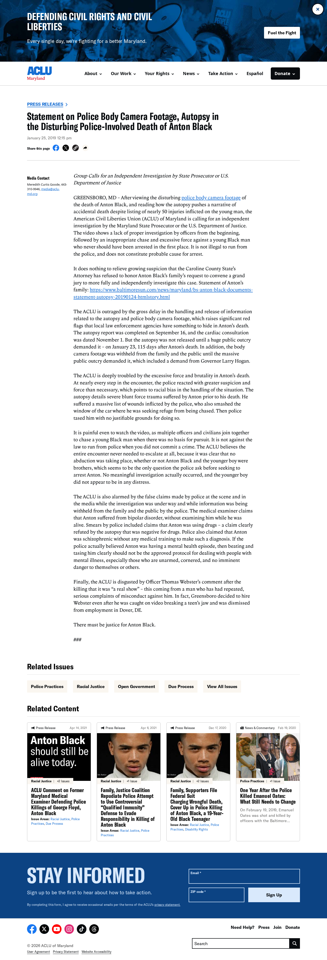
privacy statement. (167, 905)
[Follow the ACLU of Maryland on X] (44, 929)
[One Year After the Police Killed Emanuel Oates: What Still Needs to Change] (268, 782)
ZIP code (198, 891)
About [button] (91, 73)
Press (264, 927)
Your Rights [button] (157, 73)
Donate (292, 927)
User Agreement (38, 952)
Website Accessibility (96, 952)
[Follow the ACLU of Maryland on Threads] (94, 929)
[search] (295, 943)
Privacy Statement (66, 952)
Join (277, 927)
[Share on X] (65, 149)
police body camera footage (211, 197)
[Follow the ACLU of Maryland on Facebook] (32, 929)
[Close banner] (318, 9)
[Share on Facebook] (56, 149)
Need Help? (242, 927)
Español (255, 73)
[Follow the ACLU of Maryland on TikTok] (81, 929)
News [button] (189, 73)
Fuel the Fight (282, 32)
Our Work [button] (121, 73)
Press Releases (45, 104)
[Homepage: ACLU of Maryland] (44, 73)
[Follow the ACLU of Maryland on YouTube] (57, 929)
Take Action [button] (220, 73)
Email (196, 873)
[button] (75, 149)
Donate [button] (282, 73)
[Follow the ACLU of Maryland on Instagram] (69, 929)
